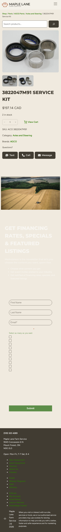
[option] (25, 81)
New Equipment (17, 460)
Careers (13, 472)
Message (47, 155)
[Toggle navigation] (55, 4)
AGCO (13, 141)
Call (28, 155)
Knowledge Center (18, 505)
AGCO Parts (19, 14)
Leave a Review (16, 502)
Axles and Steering (34, 14)
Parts (10, 14)
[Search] (54, 24)
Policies (12, 493)
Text (12, 155)
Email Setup (15, 499)
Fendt (12, 478)
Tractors (13, 466)
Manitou (13, 487)
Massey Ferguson (17, 481)
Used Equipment (17, 463)
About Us (13, 469)
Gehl (11, 484)
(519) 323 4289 (10, 433)
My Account (15, 496)
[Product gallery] (30, 51)
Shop (4, 14)
